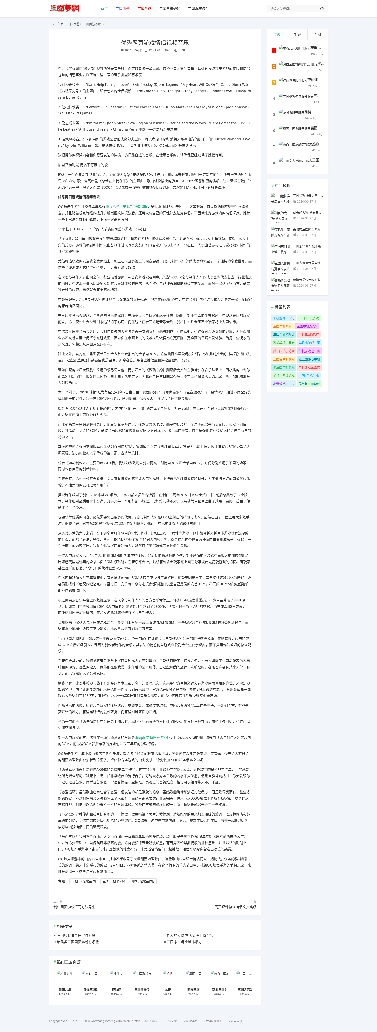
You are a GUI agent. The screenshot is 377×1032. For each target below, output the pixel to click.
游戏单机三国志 (284, 343)
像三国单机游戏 (284, 367)
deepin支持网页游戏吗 (153, 737)
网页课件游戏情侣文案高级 (236, 906)
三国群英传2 (197, 8)
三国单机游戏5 (307, 326)
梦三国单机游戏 (284, 351)
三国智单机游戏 (284, 359)
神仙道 (116, 989)
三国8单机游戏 (309, 318)
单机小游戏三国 (83, 881)
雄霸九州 (65, 989)
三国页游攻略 (92, 24)
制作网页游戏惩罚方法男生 (74, 906)
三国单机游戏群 (284, 334)
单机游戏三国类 (309, 367)
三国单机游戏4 (113, 881)
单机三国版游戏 (284, 375)
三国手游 (144, 8)
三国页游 (123, 8)
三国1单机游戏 (309, 375)
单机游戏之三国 (309, 351)
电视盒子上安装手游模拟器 (126, 206)
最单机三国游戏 (309, 384)
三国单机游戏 (169, 8)
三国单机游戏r (283, 326)
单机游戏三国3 (143, 881)
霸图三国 (193, 989)
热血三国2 (91, 989)
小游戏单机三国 (284, 384)
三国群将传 (142, 989)
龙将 (168, 989)
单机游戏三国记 (284, 318)
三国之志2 (245, 989)
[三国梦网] (64, 8)
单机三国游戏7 (309, 334)
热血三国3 (219, 989)
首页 (104, 8)
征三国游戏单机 (309, 359)
